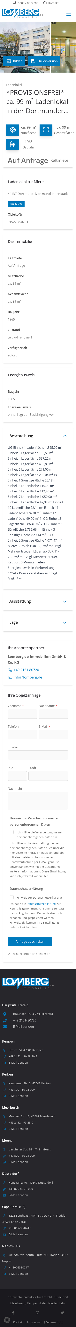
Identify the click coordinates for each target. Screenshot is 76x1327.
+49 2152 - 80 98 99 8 (23, 1056)
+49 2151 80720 (26, 669)
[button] (7, 1320)
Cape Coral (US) (13, 1207)
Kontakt (52, 3)
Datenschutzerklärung (41, 904)
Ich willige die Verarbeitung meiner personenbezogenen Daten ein (40, 834)
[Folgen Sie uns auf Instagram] (37, 1313)
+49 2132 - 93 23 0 (21, 1122)
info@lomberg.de (28, 677)
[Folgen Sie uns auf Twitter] (62, 1313)
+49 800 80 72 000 (21, 1189)
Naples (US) (11, 1246)
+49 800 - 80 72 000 (22, 1089)
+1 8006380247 (19, 1267)
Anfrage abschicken (30, 941)
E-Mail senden (23, 1026)
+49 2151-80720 (24, 1020)
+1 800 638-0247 (20, 1228)
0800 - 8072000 (27, 3)
